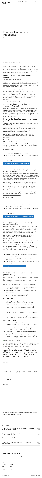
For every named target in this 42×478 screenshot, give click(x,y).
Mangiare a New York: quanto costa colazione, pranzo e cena (20, 248)
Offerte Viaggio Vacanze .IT (6, 2)
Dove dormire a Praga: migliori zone (7, 372)
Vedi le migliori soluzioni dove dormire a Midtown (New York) (17, 163)
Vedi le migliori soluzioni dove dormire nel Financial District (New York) (19, 216)
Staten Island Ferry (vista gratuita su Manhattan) (19, 194)
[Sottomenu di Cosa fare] (39, 1)
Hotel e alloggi (18, 62)
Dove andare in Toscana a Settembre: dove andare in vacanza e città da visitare (17, 443)
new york (5, 362)
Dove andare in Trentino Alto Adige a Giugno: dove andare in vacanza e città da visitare (17, 438)
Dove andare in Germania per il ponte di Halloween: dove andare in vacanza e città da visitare (18, 429)
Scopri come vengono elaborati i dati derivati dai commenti (20, 413)
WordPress (38, 475)
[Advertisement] (21, 17)
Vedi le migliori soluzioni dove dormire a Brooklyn (14, 266)
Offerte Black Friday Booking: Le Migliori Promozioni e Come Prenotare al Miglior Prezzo (17, 433)
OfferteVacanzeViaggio (11, 62)
